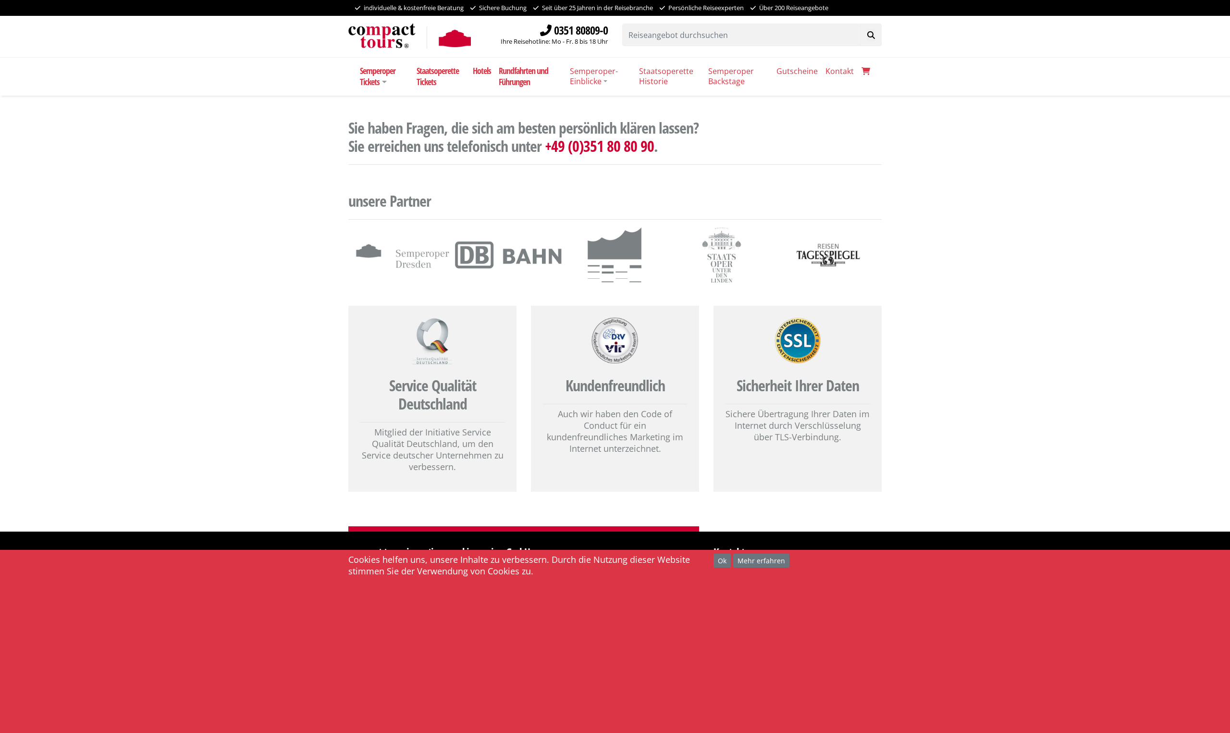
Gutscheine (797, 71)
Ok (722, 560)
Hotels (482, 70)
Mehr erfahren (761, 560)
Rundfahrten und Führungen (523, 76)
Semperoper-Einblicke (594, 76)
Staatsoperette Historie (666, 76)
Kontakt (839, 71)
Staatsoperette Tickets (438, 76)
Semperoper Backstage (731, 76)
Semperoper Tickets (377, 76)
